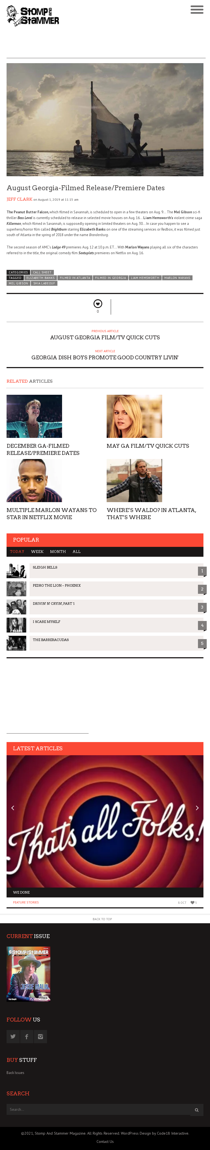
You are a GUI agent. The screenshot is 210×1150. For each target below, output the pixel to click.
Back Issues (15, 1072)
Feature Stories (26, 902)
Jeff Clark (20, 199)
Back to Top (102, 919)
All (76, 552)
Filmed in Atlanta (75, 278)
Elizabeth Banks (41, 278)
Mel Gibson (18, 283)
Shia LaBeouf (44, 283)
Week (37, 552)
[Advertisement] (106, 45)
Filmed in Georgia (110, 278)
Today (17, 552)
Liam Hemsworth (145, 278)
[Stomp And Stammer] (80, 16)
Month (58, 552)
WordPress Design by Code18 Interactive (154, 1133)
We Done (21, 892)
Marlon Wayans (177, 278)
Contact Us (105, 1141)
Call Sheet (42, 272)
